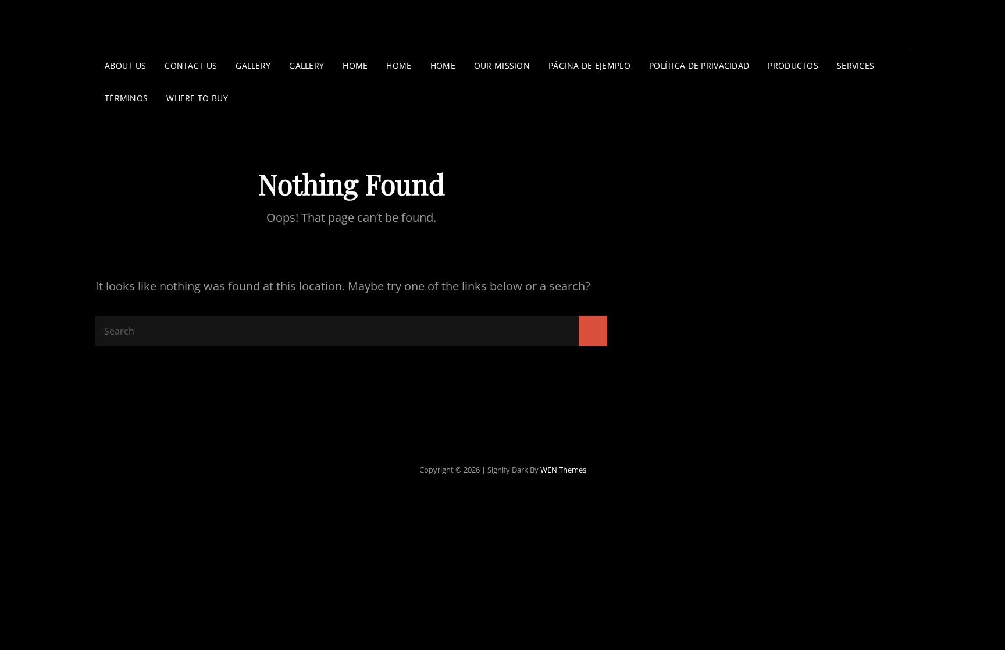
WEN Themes (563, 469)
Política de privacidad (699, 65)
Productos (793, 65)
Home (355, 65)
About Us (125, 65)
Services (855, 65)
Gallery (253, 65)
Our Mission (502, 65)
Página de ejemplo (589, 65)
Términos (126, 98)
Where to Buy (196, 98)
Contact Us (191, 65)
